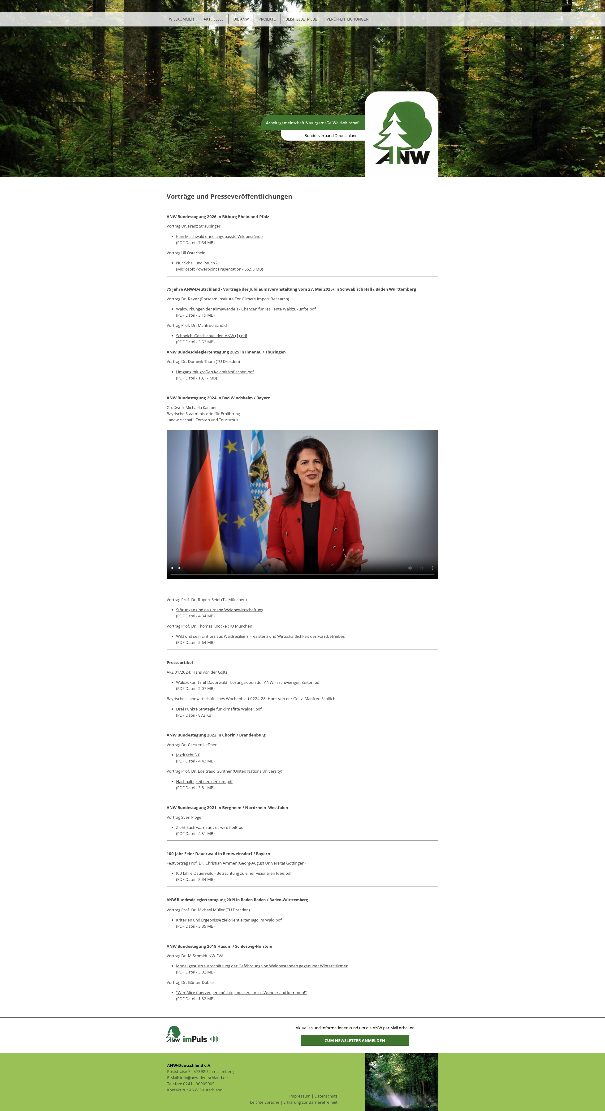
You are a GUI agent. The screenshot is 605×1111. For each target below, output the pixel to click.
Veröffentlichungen (348, 19)
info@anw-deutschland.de (204, 1077)
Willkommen (181, 19)
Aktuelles (214, 19)
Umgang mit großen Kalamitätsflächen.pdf (215, 372)
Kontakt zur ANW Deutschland (194, 1090)
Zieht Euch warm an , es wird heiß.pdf (210, 827)
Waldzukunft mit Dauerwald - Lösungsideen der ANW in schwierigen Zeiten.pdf (248, 682)
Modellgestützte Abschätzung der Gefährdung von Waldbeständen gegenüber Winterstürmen (262, 966)
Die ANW (241, 19)
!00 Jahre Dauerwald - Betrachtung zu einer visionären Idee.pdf (234, 873)
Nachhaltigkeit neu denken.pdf (204, 781)
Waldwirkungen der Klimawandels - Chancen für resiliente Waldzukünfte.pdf (246, 309)
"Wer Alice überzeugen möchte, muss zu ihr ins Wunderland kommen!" (241, 992)
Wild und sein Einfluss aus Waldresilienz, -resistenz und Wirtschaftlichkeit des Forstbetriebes (260, 636)
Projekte (267, 19)
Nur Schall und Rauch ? (196, 263)
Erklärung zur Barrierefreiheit (310, 1102)
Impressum (300, 1096)
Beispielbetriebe (301, 19)
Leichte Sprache (264, 1102)
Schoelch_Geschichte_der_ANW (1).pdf (211, 335)
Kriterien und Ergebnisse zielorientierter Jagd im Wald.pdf (229, 920)
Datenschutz (326, 1096)
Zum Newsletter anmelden (355, 1040)
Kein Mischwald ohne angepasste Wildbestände (219, 236)
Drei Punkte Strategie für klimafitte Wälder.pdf (219, 709)
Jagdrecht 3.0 (188, 755)
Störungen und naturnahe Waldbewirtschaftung (219, 609)
